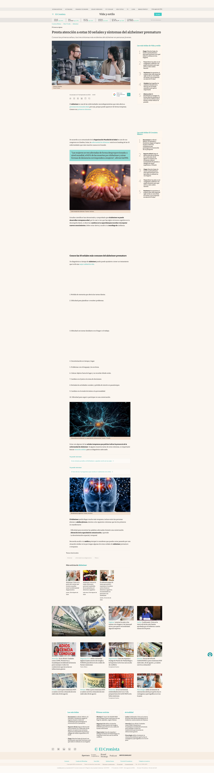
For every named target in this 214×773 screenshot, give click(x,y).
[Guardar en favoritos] (128, 94)
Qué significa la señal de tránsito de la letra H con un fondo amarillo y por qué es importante (151, 87)
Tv (127, 9)
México (97, 558)
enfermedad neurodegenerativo (83, 558)
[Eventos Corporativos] (95, 755)
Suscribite (96, 761)
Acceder (158, 14)
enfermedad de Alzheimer (100, 142)
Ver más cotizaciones (156, 20)
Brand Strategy (143, 9)
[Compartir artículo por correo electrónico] (85, 99)
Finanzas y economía (82, 9)
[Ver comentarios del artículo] (89, 99)
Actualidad (68, 9)
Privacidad (120, 764)
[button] (210, 654)
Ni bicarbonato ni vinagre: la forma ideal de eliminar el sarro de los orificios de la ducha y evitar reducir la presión (151, 98)
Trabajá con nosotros (144, 761)
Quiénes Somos (110, 761)
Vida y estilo (120, 9)
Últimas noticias (57, 9)
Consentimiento (129, 764)
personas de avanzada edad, (79, 107)
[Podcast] (113, 756)
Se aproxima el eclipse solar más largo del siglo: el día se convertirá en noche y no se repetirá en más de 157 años (152, 76)
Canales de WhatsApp (81, 761)
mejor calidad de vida (86, 264)
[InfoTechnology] (125, 755)
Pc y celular (109, 9)
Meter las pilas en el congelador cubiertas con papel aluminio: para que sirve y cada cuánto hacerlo (151, 65)
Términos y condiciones (108, 764)
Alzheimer (75, 24)
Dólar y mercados (96, 9)
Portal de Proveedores (126, 761)
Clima (133, 9)
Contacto (66, 761)
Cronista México (56, 24)
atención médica (80, 449)
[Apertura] (86, 756)
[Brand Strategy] (104, 756)
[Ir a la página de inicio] (60, 14)
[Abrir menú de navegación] (53, 14)
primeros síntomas (84, 109)
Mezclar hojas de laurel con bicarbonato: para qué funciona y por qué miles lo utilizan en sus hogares (151, 54)
